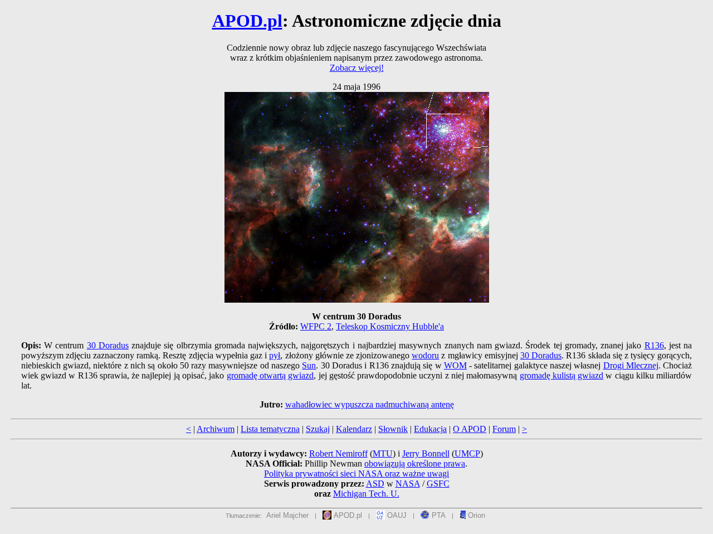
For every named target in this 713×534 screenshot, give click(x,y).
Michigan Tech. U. (366, 493)
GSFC (438, 483)
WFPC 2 (315, 326)
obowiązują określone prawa (414, 463)
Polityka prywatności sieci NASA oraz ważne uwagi (356, 473)
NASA (407, 483)
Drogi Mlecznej (630, 365)
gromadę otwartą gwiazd (270, 375)
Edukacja (430, 429)
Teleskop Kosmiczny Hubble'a (390, 326)
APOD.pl (247, 21)
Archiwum (216, 429)
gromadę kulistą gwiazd (562, 375)
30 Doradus (108, 345)
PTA (437, 515)
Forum (504, 429)
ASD (375, 483)
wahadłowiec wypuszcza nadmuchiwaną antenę (369, 404)
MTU (383, 453)
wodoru (425, 355)
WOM (455, 365)
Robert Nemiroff (338, 453)
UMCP (467, 453)
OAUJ (396, 515)
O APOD (469, 429)
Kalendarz (354, 429)
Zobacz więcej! (357, 67)
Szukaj (318, 429)
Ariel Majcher (287, 515)
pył (274, 355)
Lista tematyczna (270, 429)
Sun (309, 365)
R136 (654, 345)
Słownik (393, 429)
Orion (475, 515)
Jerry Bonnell (426, 453)
